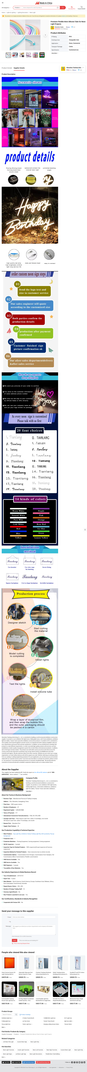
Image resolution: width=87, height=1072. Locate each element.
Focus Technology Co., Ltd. (31, 1067)
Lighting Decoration (23, 12)
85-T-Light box (68, 1018)
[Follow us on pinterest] (82, 1062)
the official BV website (40, 772)
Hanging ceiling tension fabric (51, 1024)
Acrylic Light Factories (23, 1050)
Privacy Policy (69, 1067)
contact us (64, 16)
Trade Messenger (28, 1062)
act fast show (26, 1021)
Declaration (61, 1067)
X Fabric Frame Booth (28, 1018)
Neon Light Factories (8, 1050)
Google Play (16, 1062)
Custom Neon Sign (22, 1042)
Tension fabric (68, 1024)
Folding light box (6, 1021)
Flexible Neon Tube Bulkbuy (53, 1054)
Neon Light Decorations (36, 1054)
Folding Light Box (36, 834)
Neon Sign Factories (52, 1050)
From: (9, 917)
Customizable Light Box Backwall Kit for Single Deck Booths (43, 1000)
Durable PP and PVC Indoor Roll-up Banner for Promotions (77, 974)
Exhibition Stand (26, 834)
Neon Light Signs (7, 1054)
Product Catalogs (25, 1014)
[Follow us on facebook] (72, 1062)
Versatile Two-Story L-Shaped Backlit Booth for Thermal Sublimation (59, 1000)
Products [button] (17, 7)
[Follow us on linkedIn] (84, 1062)
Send (14, 940)
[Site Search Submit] (63, 7)
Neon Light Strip (35, 1042)
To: (10, 921)
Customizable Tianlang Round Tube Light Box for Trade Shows (8, 1000)
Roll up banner (46, 834)
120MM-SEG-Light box (49, 1018)
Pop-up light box (6, 1024)
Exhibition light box (7, 1018)
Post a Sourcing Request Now (21, 943)
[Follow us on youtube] (79, 1062)
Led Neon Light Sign (21, 1054)
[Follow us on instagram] (77, 1062)
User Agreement (52, 1067)
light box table (68, 1021)
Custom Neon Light (66, 1050)
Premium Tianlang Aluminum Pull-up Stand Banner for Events (43, 974)
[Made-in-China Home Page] (43, 3)
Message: (8, 926)
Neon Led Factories (38, 1050)
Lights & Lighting (11, 12)
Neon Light (33, 12)
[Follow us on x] (74, 1062)
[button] (3, 3)
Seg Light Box (17, 834)
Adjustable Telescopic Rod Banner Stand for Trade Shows (25, 974)
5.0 (69, 70)
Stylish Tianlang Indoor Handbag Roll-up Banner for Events (60, 974)
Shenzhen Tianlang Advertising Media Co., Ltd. (59, 27)
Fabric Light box (27, 1024)
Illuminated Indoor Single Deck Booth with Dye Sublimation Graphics (76, 1000)
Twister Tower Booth (49, 1021)
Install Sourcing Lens (44, 1062)
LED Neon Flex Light (8, 1042)
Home (3, 12)
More (3, 1057)
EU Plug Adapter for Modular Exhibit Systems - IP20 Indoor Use (26, 1000)
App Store (6, 1062)
